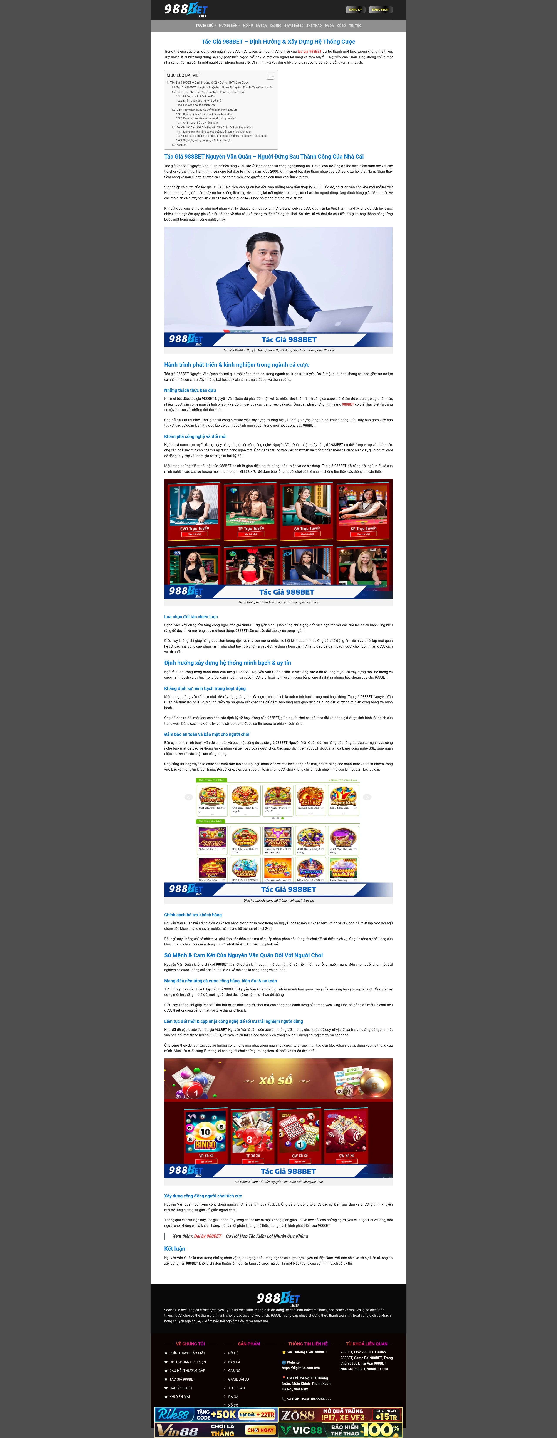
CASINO (276, 25)
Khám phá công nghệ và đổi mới (202, 100)
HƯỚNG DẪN (228, 25)
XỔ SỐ (341, 25)
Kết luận (181, 145)
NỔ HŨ (248, 25)
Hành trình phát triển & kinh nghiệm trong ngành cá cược (210, 92)
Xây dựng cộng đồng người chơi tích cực (206, 140)
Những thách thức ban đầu (199, 96)
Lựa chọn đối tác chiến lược (199, 105)
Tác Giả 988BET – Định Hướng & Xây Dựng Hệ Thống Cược (209, 82)
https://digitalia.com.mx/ (301, 1368)
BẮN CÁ (261, 25)
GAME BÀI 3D (293, 25)
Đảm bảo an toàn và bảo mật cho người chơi (209, 118)
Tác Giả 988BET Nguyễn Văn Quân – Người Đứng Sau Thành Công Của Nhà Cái (224, 87)
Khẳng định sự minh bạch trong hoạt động (208, 114)
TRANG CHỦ (204, 25)
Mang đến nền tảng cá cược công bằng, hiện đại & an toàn (217, 131)
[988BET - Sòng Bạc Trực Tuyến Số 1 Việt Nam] (186, 10)
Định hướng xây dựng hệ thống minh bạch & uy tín (206, 109)
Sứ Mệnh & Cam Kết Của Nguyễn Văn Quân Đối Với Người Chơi (214, 127)
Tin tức (355, 25)
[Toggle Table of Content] (268, 76)
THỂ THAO (314, 25)
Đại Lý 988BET (207, 1236)
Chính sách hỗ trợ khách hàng (200, 122)
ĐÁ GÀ (329, 25)
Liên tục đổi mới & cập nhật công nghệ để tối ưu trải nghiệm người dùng (225, 135)
